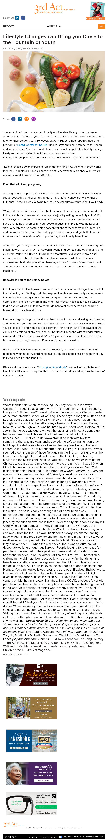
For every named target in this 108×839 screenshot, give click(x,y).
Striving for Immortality (52, 367)
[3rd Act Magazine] (54, 9)
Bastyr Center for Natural (32, 145)
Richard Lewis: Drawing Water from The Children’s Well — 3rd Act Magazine (47, 648)
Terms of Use (77, 828)
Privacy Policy (62, 828)
